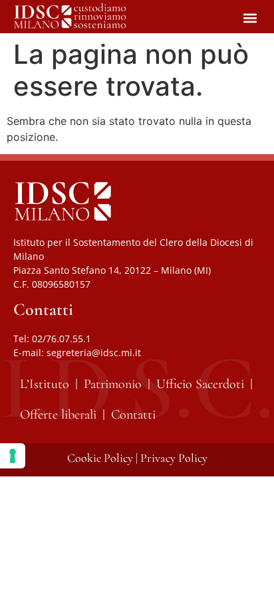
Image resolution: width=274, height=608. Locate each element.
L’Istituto (44, 384)
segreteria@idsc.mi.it (94, 352)
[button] (250, 18)
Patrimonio (113, 384)
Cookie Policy (100, 458)
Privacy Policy (173, 458)
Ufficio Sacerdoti (200, 384)
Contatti (133, 415)
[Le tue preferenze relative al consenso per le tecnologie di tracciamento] (12, 455)
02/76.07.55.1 (61, 338)
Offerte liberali (58, 415)
